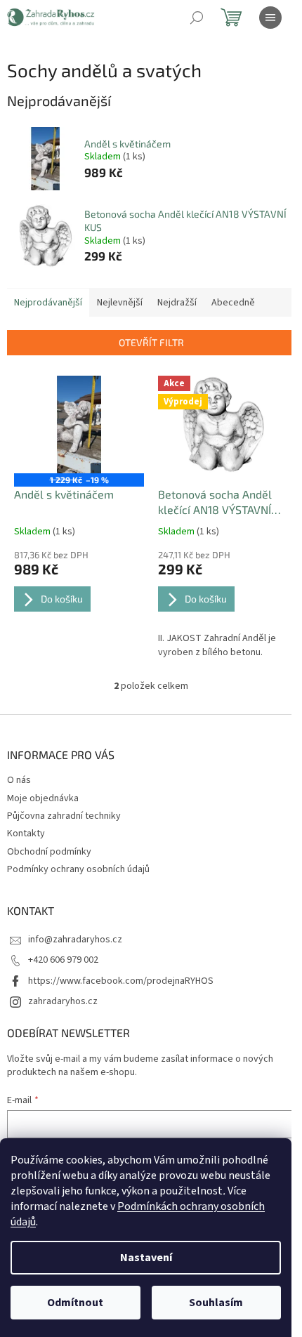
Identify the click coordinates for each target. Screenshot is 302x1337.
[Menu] (270, 18)
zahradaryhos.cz (63, 1001)
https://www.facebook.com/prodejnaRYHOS (121, 981)
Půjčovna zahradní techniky (64, 816)
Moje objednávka (43, 798)
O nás (19, 780)
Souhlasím (216, 1302)
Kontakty (26, 833)
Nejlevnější (120, 303)
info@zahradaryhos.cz (75, 940)
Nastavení (146, 1257)
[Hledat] (197, 18)
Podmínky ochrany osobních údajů (78, 869)
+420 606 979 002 (63, 960)
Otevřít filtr (151, 342)
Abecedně (233, 303)
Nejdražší (177, 303)
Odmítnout (75, 1302)
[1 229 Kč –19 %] (79, 424)
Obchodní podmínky (49, 852)
